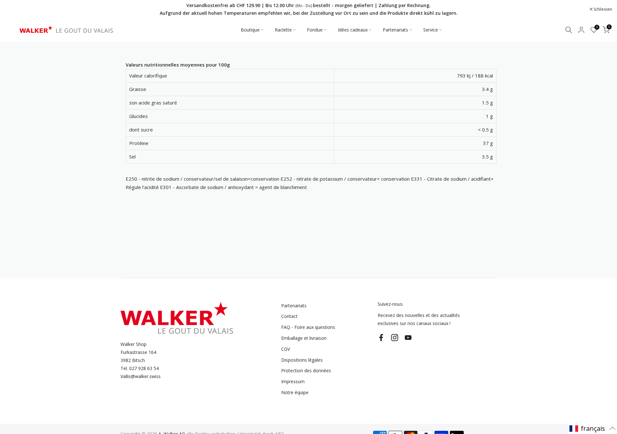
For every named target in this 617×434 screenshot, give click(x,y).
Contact (289, 316)
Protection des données (306, 370)
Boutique (250, 30)
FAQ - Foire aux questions (308, 327)
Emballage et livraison (303, 338)
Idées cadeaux (353, 30)
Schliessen (17, 9)
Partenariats (395, 30)
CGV (285, 349)
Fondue (315, 30)
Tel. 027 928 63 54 (140, 368)
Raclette (283, 30)
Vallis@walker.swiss (141, 376)
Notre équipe (294, 392)
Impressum (293, 381)
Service (430, 30)
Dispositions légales (302, 360)
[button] (592, 428)
